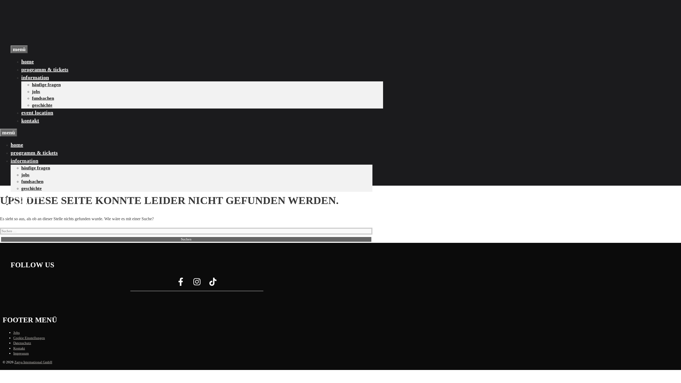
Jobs (36, 91)
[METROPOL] (37, 42)
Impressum (21, 353)
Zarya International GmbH (33, 362)
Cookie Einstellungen (29, 338)
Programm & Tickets (44, 69)
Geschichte (42, 105)
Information (35, 77)
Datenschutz (22, 343)
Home (27, 61)
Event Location (37, 112)
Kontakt (30, 120)
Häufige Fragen (46, 84)
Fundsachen (43, 98)
